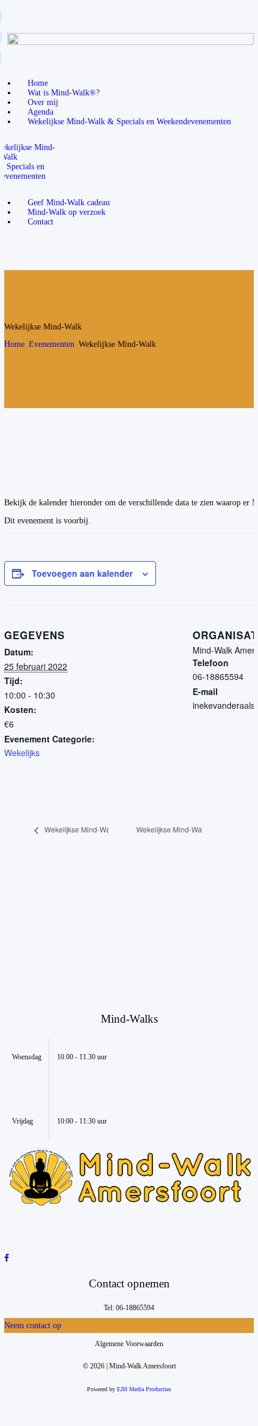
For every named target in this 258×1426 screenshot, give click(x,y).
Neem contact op (32, 1325)
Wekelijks (22, 753)
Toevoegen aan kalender (82, 573)
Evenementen (51, 344)
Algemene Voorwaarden (129, 1344)
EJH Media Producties (144, 1389)
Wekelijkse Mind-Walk (79, 829)
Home (14, 344)
